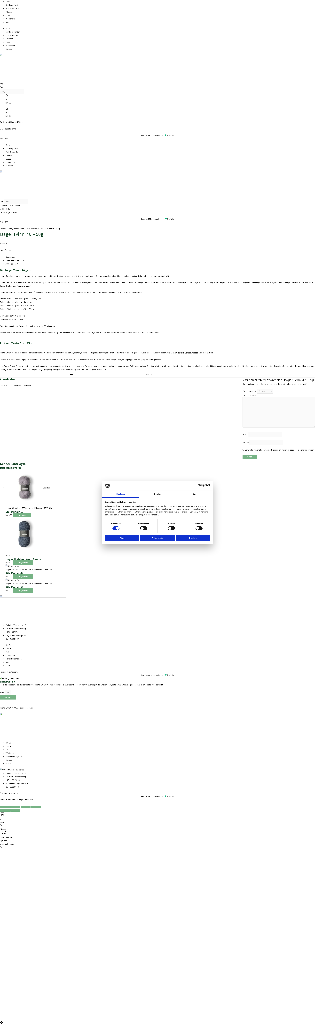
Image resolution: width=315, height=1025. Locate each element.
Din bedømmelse (250, 391)
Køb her (3, 841)
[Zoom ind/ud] (5, 807)
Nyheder (9, 22)
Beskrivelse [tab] (10, 257)
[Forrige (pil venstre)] (5, 810)
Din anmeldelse (250, 395)
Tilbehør (9, 12)
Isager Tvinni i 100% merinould (26, 229)
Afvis (122, 538)
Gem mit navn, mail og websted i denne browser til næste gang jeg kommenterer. (279, 450)
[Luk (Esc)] (36, 807)
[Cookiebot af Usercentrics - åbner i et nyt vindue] (199, 486)
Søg (1, 83)
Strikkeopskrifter (13, 5)
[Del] (26, 807)
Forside (3, 229)
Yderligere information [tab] (15, 260)
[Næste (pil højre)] (15, 810)
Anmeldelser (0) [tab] (12, 264)
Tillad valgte (157, 538)
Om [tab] (194, 494)
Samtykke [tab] (120, 494)
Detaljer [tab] (157, 494)
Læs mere (22, 515)
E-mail (246, 442)
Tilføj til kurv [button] (23, 562)
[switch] (143, 528)
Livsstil (8, 15)
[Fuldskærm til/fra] (15, 807)
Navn (245, 434)
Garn (8, 1)
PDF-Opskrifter (12, 8)
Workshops (10, 19)
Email (2, 692)
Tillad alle (193, 538)
